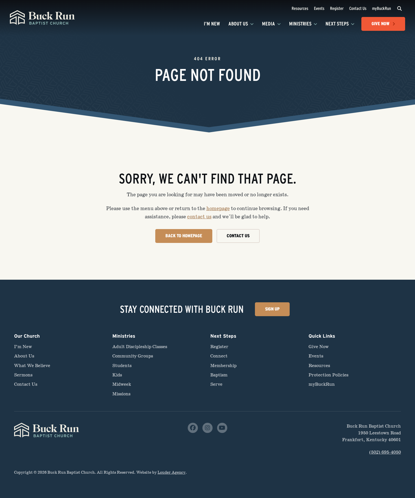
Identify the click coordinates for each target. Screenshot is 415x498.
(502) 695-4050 (385, 452)
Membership (223, 365)
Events (319, 8)
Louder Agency (171, 472)
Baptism (219, 375)
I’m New (212, 24)
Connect (219, 356)
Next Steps (337, 24)
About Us (238, 24)
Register (337, 8)
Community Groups (132, 356)
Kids (117, 375)
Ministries (300, 24)
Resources (300, 8)
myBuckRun (381, 8)
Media (268, 24)
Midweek (121, 384)
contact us (199, 217)
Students (122, 365)
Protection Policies (328, 375)
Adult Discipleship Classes (139, 346)
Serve (216, 384)
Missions (121, 393)
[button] (399, 8)
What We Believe (32, 365)
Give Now (319, 346)
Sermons (23, 375)
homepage (218, 208)
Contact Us (357, 8)
